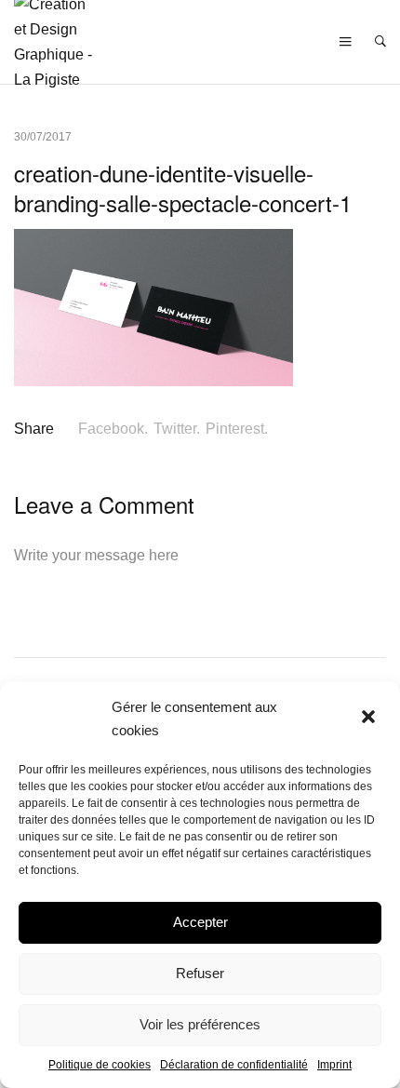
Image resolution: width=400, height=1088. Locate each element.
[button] (370, 718)
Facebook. (113, 429)
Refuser (200, 973)
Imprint (334, 1064)
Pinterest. (237, 429)
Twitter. (176, 429)
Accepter (200, 922)
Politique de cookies (99, 1064)
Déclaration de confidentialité (234, 1064)
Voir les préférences (200, 1024)
